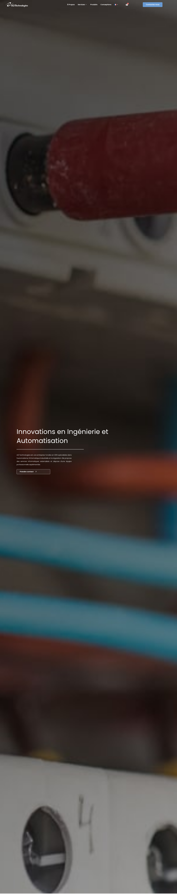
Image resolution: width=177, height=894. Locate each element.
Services (81, 4)
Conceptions (105, 4)
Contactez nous (152, 4)
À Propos (71, 4)
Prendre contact (27, 471)
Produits (93, 4)
